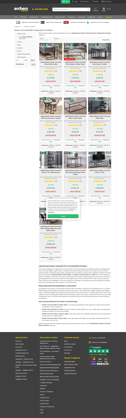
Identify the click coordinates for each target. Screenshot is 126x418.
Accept (63, 216)
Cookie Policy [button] (72, 209)
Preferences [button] (51, 212)
